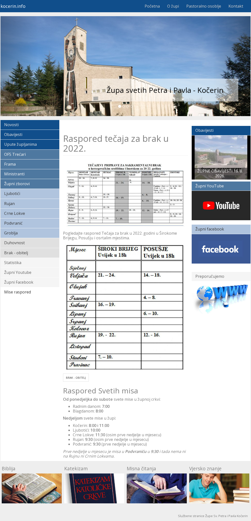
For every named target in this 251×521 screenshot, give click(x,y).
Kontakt (235, 6)
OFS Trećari (15, 154)
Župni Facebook (18, 282)
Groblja (11, 233)
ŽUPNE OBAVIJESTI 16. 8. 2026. (220, 173)
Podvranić (13, 223)
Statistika (12, 262)
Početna (152, 6)
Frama (10, 164)
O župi (173, 6)
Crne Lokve (14, 213)
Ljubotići (12, 193)
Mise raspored (17, 292)
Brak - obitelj (16, 252)
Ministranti (14, 174)
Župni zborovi (17, 183)
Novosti (11, 124)
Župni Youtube (17, 272)
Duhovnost (14, 242)
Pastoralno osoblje (203, 6)
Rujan (9, 203)
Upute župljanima (20, 144)
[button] (19, 66)
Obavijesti (13, 134)
